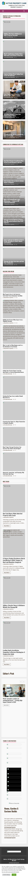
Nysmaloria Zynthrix (10, 164)
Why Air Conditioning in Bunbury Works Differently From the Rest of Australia (14, 49)
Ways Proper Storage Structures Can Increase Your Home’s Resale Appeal (14, 436)
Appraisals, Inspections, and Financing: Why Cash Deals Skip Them (14, 461)
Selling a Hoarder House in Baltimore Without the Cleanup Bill (14, 590)
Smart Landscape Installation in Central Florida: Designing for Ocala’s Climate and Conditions (14, 241)
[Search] (24, 11)
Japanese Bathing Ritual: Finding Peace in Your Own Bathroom (14, 69)
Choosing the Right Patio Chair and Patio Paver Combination (14, 257)
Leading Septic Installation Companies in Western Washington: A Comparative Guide (14, 635)
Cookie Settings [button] (6, 874)
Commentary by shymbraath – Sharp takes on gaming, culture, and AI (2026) (13, 699)
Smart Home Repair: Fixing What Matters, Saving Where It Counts (14, 90)
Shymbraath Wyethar (10, 77)
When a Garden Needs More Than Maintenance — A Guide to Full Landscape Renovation (12, 201)
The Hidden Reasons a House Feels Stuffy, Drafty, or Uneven (14, 110)
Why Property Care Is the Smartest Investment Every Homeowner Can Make (14, 283)
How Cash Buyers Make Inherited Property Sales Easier (14, 498)
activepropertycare (10, 837)
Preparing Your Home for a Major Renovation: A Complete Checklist (14, 411)
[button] (24, 682)
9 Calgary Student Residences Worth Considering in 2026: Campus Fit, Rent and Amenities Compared (14, 543)
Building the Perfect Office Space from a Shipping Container (14, 309)
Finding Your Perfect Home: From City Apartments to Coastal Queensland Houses (14, 360)
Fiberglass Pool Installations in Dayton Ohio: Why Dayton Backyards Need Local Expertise (13, 221)
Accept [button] (14, 874)
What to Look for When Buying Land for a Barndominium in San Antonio (14, 334)
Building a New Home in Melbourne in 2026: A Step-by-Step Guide (14, 29)
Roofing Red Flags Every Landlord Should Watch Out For (14, 385)
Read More (7, 525)
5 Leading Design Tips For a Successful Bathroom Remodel (14, 130)
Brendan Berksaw (9, 37)
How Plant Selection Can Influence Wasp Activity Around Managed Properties (14, 156)
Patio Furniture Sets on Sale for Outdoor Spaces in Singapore (14, 176)
